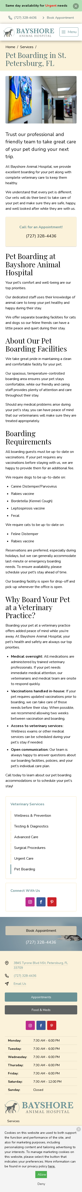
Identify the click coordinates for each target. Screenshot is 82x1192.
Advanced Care (26, 837)
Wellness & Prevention (32, 815)
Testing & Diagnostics (31, 826)
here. (51, 1166)
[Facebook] (41, 901)
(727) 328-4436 (41, 236)
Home (10, 47)
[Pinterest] (51, 901)
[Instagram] (30, 901)
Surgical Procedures (30, 847)
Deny (41, 1184)
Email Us (20, 984)
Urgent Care (23, 858)
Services (26, 47)
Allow (42, 1174)
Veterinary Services (27, 804)
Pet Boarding (24, 869)
